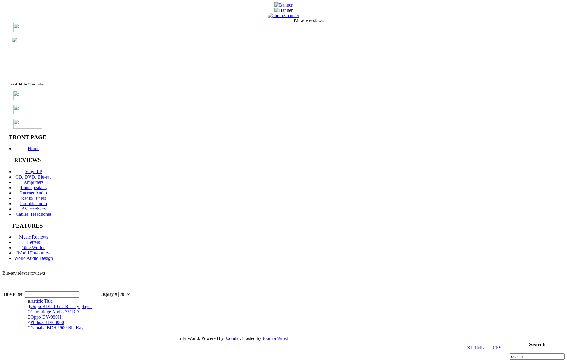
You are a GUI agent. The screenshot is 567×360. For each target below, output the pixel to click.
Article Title (41, 301)
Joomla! (232, 338)
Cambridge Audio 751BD (54, 311)
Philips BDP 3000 (47, 322)
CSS (497, 347)
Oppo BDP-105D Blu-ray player (61, 306)
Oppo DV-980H (45, 317)
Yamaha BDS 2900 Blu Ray (57, 327)
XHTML (475, 347)
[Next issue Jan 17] (27, 30)
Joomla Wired (275, 338)
